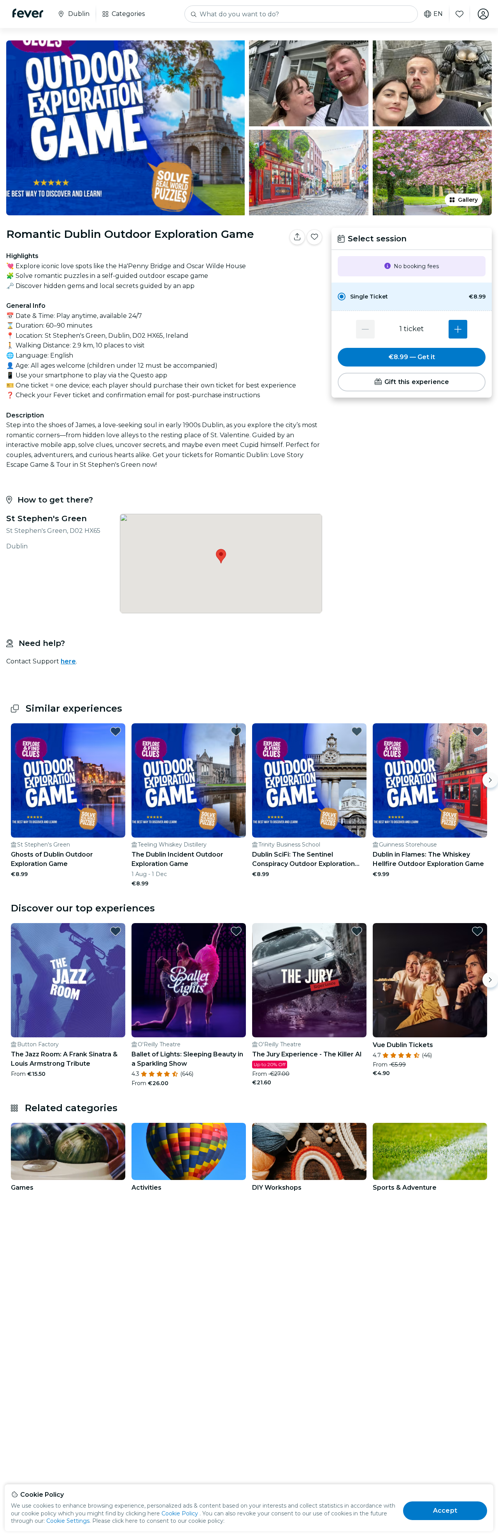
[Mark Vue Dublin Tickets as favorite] (477, 931)
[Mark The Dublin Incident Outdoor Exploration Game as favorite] (236, 731)
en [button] (438, 13)
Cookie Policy (179, 1513)
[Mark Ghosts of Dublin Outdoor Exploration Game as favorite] (115, 731)
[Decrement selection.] (365, 329)
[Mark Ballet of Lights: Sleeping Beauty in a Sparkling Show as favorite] (236, 931)
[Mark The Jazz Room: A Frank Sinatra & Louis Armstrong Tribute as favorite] (115, 931)
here (68, 661)
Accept (445, 1510)
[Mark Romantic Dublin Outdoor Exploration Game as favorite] (314, 237)
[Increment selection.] (458, 329)
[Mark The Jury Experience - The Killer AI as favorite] (357, 931)
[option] (411, 297)
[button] (411, 297)
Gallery (468, 199)
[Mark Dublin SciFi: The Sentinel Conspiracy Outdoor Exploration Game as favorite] (357, 731)
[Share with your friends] (297, 237)
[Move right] (490, 780)
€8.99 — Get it (412, 357)
